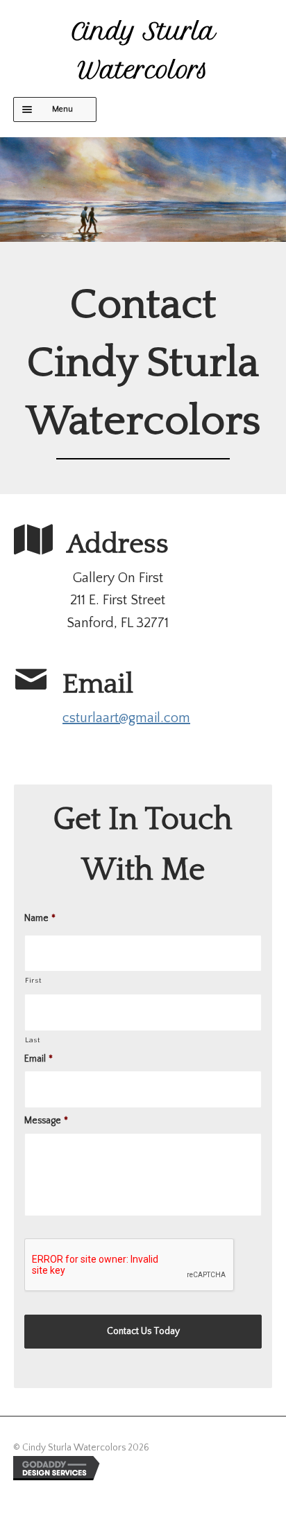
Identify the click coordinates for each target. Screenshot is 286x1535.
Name (40, 918)
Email (38, 1058)
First (33, 980)
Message (46, 1120)
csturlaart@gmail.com (126, 718)
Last (33, 1040)
